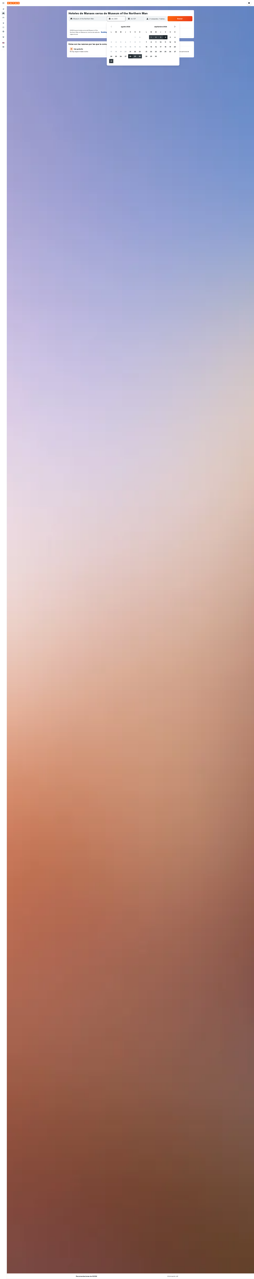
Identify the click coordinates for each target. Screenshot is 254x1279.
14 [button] (130, 47)
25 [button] (116, 56)
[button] (3, 3)
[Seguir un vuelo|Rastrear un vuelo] (3, 27)
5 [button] (120, 42)
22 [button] (135, 52)
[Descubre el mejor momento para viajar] (3, 31)
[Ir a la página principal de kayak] (13, 3)
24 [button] (111, 56)
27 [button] (125, 56)
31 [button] (111, 61)
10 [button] (111, 47)
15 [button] (135, 47)
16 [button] (140, 47)
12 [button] (121, 47)
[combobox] (89, 18)
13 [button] (125, 47)
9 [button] (139, 42)
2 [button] (139, 37)
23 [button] (140, 52)
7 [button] (130, 42)
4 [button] (165, 37)
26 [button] (121, 56)
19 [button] (121, 52)
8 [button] (135, 42)
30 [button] (140, 56)
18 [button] (116, 52)
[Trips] (3, 37)
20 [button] (126, 52)
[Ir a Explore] (3, 23)
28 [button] (130, 56)
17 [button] (111, 52)
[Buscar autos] (3, 17)
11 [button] (116, 47)
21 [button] (130, 52)
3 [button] (111, 42)
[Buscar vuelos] (3, 9)
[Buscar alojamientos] (3, 13)
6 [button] (125, 42)
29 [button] (135, 56)
